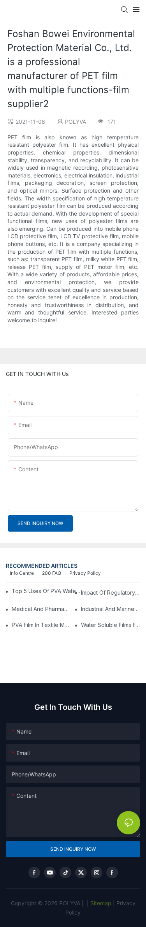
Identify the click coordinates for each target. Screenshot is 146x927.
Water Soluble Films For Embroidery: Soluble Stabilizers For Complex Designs (110, 625)
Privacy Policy (85, 573)
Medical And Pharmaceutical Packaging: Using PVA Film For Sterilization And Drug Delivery (41, 609)
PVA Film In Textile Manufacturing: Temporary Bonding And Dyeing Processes (41, 625)
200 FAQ (51, 573)
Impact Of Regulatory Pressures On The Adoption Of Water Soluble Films (110, 592)
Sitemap (100, 903)
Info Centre (22, 573)
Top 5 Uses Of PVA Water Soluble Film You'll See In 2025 (47, 591)
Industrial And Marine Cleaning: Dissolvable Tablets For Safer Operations (110, 609)
